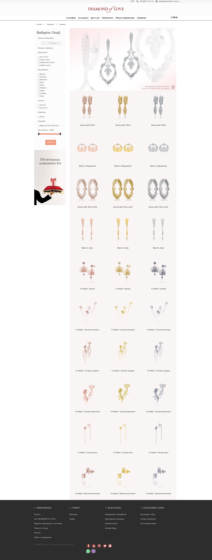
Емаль (42, 117)
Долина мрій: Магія (87, 125)
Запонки (43, 77)
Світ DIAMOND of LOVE (45, 519)
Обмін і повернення (42, 537)
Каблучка (43, 79)
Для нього (43, 108)
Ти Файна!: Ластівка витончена (87, 330)
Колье (42, 85)
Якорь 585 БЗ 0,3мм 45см (49, 126)
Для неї (43, 105)
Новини (141, 18)
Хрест (42, 96)
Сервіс (72, 519)
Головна (71, 18)
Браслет (43, 74)
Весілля (95, 18)
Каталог (37, 533)
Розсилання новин (148, 523)
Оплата (37, 514)
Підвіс (42, 91)
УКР (132, 1)
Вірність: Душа (87, 248)
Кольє (42, 82)
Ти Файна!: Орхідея (87, 289)
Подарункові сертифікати (116, 514)
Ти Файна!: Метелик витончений (87, 493)
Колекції (83, 18)
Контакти (74, 514)
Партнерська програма (114, 519)
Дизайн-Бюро (111, 528)
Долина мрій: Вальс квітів (87, 207)
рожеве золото (45, 65)
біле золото (44, 57)
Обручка (43, 88)
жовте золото (45, 60)
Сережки (43, 93)
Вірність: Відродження (87, 166)
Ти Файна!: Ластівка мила (87, 452)
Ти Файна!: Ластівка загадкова (87, 371)
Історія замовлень (148, 519)
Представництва (125, 18)
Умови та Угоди (41, 528)
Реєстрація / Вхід (148, 514)
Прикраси (107, 18)
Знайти (50, 142)
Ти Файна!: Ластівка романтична (87, 412)
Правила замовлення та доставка (48, 523)
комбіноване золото (47, 62)
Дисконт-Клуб (111, 523)
